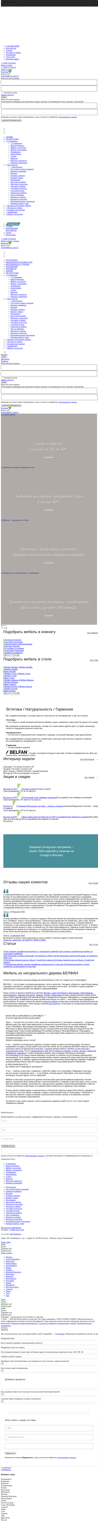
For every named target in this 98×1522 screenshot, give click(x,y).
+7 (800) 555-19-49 (16, 1230)
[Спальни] (8, 640)
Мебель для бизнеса (19, 150)
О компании (11, 1164)
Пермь (8, 1268)
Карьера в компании (19, 163)
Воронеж (9, 1276)
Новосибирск (11, 1263)
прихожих (21, 1053)
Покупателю (11, 48)
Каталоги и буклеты (19, 199)
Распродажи (11, 235)
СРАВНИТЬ (6, 1470)
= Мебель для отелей (14, 214)
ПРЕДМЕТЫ (11, 230)
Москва (9, 1257)
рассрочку (53, 1004)
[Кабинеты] (8, 653)
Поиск (4, 357)
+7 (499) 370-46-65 (8, 239)
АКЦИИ (9, 137)
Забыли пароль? (7, 95)
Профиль (4, 361)
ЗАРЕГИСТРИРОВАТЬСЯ (11, 120)
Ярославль (10, 1274)
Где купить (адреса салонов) (22, 169)
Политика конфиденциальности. (24, 1323)
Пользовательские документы (23, 201)
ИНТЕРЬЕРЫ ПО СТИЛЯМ (17, 264)
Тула (7, 1294)
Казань (8, 1283)
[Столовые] (9, 648)
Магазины (5, 359)
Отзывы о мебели (18, 176)
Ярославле (57, 995)
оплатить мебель (50, 1002)
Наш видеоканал (17, 146)
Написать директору (12, 940)
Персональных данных (34, 1156)
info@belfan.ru (15, 1234)
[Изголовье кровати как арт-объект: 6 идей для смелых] (28, 960)
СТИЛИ (9, 226)
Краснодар (10, 1261)
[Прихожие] (9, 651)
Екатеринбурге (10, 995)
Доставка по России (19, 188)
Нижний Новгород (13, 1272)
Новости (14, 158)
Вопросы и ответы (18, 197)
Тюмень (9, 1270)
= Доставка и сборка (14, 208)
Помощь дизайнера (18, 171)
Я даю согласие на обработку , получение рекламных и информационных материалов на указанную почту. (46, 1157)
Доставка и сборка (13, 53)
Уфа (7, 1296)
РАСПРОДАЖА (12, 139)
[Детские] (8, 646)
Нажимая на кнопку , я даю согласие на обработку (39, 117)
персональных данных (68, 117)
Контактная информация (11, 1228)
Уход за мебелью (17, 195)
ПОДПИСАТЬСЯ (8, 1146)
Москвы (47, 993)
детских (82, 1051)
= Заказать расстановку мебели (18, 206)
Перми (47, 995)
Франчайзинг (16, 154)
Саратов (9, 1289)
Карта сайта (6, 1242)
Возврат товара (17, 178)
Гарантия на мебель (19, 193)
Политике (60, 1334)
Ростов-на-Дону (12, 1287)
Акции (8, 233)
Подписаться (10, 1453)
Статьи (13, 156)
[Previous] (7, 655)
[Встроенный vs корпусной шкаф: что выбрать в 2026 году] (30, 956)
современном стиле (39, 1051)
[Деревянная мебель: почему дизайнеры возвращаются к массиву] (33, 964)
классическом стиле (14, 1051)
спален (75, 1051)
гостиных (57, 1051)
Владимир (10, 1281)
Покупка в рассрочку (19, 184)
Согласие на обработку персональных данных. (57, 1323)
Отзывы (9, 50)
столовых (67, 1051)
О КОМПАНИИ (12, 46)
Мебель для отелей (18, 148)
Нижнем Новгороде (26, 995)
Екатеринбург (11, 1266)
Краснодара (74, 993)
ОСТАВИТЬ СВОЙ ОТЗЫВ (34, 940)
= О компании (11, 141)
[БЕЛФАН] (12, 125)
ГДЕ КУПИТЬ (11, 260)
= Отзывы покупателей (15, 210)
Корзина (14, 173)
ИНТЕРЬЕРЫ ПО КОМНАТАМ (19, 262)
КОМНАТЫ (13, 224)
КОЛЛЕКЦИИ (12, 228)
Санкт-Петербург (13, 1259)
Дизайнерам (11, 55)
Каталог (4, 354)
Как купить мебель (18, 182)
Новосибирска (86, 993)
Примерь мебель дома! (20, 204)
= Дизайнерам (11, 212)
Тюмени (39, 995)
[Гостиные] (8, 642)
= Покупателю (12, 165)
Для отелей (10, 57)
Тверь (8, 1291)
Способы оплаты (17, 191)
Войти (4, 97)
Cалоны (16, 241)
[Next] (16, 655)
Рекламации (15, 180)
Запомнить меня (10, 93)
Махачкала (10, 1285)
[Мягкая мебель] (11, 644)
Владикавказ (11, 1278)
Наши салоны (6, 241)
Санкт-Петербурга (60, 993)
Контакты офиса (12, 59)
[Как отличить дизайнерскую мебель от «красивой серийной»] (31, 952)
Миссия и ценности (19, 161)
